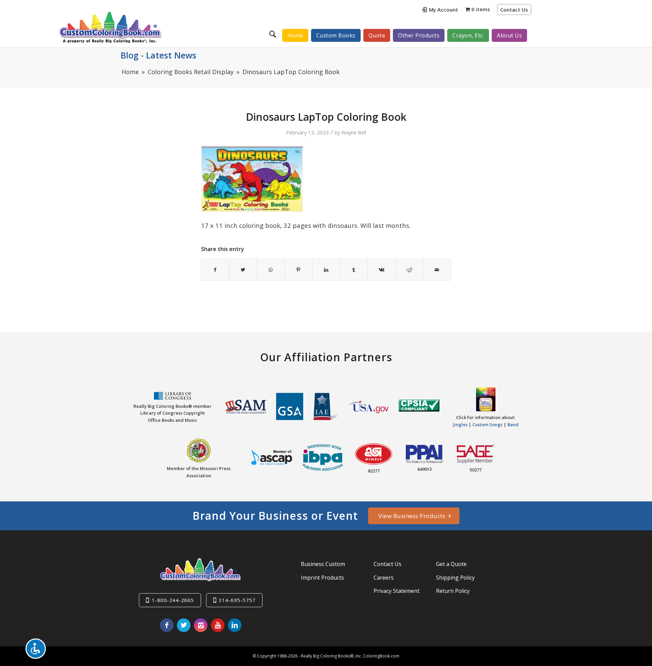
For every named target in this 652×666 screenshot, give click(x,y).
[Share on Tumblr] (354, 269)
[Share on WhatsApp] (271, 269)
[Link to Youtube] (217, 625)
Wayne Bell (353, 132)
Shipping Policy (455, 577)
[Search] (273, 33)
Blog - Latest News (158, 55)
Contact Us (514, 9)
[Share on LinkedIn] (326, 269)
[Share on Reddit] (409, 269)
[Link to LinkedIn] (234, 625)
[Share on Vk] (381, 269)
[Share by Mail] (437, 269)
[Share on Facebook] (215, 269)
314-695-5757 (237, 600)
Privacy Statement (396, 591)
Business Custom (323, 564)
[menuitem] (440, 10)
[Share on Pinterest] (298, 269)
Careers (384, 577)
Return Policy (453, 591)
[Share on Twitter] (243, 269)
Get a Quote (451, 564)
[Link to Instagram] (200, 625)
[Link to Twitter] (184, 625)
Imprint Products (322, 577)
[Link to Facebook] (167, 625)
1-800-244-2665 (173, 600)
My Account (443, 9)
